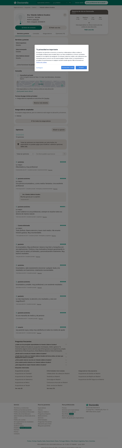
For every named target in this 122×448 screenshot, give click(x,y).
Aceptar (81, 67)
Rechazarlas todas (68, 67)
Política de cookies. (41, 62)
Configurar (39, 68)
